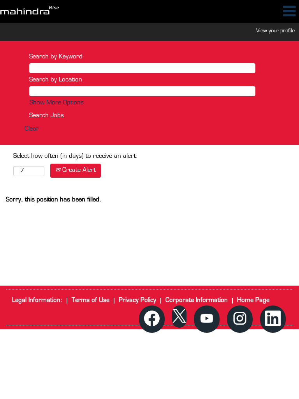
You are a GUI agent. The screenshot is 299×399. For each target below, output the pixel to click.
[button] (249, 11)
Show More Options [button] (57, 103)
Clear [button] (32, 129)
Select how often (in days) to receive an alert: (75, 156)
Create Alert (78, 170)
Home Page (253, 301)
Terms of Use (90, 301)
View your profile (275, 31)
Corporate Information (196, 301)
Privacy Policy (137, 301)
